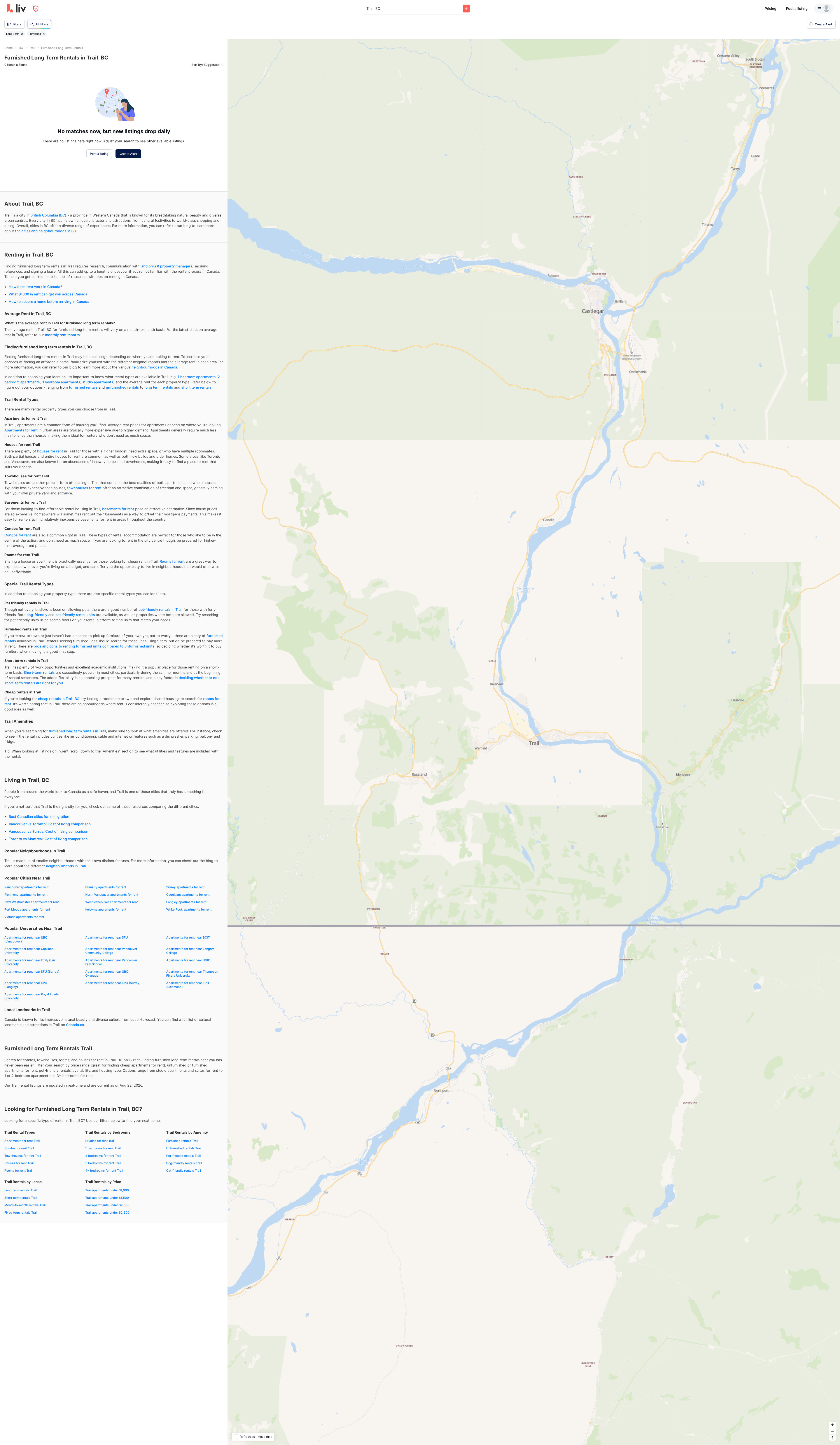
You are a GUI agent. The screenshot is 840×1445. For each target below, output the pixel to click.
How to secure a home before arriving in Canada (49, 301)
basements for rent (118, 509)
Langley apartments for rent (186, 902)
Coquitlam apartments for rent (188, 894)
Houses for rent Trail (18, 1163)
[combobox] (367, 8)
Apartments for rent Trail (22, 1141)
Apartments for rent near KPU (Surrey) (112, 983)
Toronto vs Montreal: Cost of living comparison (48, 839)
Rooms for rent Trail (18, 1170)
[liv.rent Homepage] (16, 8)
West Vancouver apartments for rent (111, 902)
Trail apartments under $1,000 (107, 1190)
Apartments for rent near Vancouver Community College (111, 951)
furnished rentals (83, 387)
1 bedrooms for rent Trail (103, 1148)
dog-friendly (36, 615)
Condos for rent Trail (19, 1148)
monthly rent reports (62, 335)
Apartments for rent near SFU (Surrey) (31, 971)
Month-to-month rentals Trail (25, 1205)
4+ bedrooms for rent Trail (104, 1170)
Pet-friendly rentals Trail (183, 1155)
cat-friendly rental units (75, 615)
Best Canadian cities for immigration (39, 816)
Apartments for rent (21, 430)
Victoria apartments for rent (24, 917)
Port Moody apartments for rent (27, 909)
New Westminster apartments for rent (31, 902)
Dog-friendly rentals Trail (184, 1163)
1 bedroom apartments (197, 377)
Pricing (770, 8)
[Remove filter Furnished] (44, 34)
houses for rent (50, 451)
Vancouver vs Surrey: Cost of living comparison (48, 831)
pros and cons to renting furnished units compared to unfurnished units (94, 646)
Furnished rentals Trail (182, 1141)
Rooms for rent (172, 561)
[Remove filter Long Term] (22, 34)
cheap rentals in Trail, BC (58, 698)
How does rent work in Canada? (35, 286)
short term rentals (196, 387)
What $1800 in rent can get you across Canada (48, 294)
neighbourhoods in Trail (66, 866)
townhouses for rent (84, 488)
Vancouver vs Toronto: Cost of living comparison (50, 824)
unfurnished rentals (122, 387)
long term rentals (159, 387)
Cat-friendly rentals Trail (183, 1170)
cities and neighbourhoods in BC (48, 231)
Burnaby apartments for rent (105, 887)
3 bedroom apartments (61, 382)
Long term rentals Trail (20, 1190)
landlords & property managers (166, 266)
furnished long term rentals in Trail (77, 731)
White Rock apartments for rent (189, 909)
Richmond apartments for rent (25, 894)
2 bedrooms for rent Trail (103, 1155)
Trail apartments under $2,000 (107, 1205)
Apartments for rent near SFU (106, 937)
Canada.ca (75, 1025)
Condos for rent (17, 535)
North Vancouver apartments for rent (111, 894)
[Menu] (823, 8)
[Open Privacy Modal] (35, 8)
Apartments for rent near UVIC (188, 960)
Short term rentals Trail (20, 1197)
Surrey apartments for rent (185, 887)
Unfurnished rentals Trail (183, 1148)
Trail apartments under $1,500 (107, 1197)
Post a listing (797, 8)
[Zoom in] (832, 1425)
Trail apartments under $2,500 (107, 1212)
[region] (534, 742)
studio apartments (97, 382)
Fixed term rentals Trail (20, 1212)
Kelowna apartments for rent (105, 909)
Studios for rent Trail (99, 1141)
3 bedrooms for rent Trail (103, 1163)
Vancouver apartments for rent (26, 887)
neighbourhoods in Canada (154, 367)
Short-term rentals (39, 672)
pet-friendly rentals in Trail (160, 609)
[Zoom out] (832, 1431)
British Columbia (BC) (48, 215)
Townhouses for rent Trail (22, 1155)
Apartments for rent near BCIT (188, 937)
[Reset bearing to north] (832, 1437)
